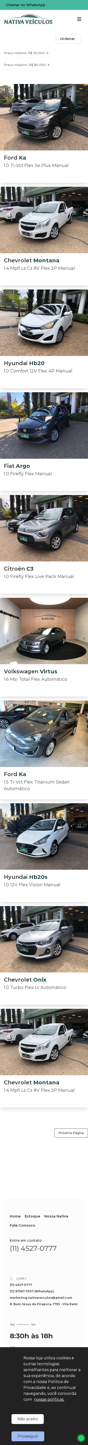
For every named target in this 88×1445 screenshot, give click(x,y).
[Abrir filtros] (86, 39)
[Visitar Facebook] (15, 1261)
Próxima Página (71, 1133)
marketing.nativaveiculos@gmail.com (41, 1298)
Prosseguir (27, 1436)
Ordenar (67, 39)
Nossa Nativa (56, 1216)
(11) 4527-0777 (33, 1248)
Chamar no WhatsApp (25, 5)
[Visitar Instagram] (27, 1261)
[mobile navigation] (79, 19)
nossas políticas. (49, 1399)
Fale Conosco (22, 1225)
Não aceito (27, 1419)
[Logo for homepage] (28, 19)
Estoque (32, 1216)
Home (15, 1216)
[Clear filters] (47, 53)
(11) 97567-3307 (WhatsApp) (32, 1291)
